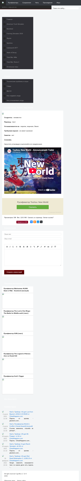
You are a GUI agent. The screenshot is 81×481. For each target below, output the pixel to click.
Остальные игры (12, 67)
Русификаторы (13, 2)
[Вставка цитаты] (48, 246)
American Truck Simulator (15, 24)
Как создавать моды (14, 96)
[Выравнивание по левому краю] (20, 246)
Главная (9, 19)
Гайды (9, 86)
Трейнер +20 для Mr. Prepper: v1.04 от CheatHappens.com (19, 436)
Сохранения (26, 2)
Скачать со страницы (35, 217)
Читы (37, 2)
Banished (10, 29)
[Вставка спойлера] (55, 246)
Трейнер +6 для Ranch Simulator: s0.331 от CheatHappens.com (19, 446)
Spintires (10, 43)
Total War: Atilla (12, 57)
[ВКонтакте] (31, 222)
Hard (11, 412)
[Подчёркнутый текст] (13, 246)
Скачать (33, 207)
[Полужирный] (7, 246)
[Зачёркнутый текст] (16, 246)
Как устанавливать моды (15, 100)
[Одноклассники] (34, 222)
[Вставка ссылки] (34, 246)
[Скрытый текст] (45, 246)
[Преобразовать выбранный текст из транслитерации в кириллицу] (52, 246)
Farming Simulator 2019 (15, 33)
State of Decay (12, 52)
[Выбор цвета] (41, 246)
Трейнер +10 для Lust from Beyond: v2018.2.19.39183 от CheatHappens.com (21, 414)
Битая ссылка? (48, 217)
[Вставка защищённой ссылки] (38, 246)
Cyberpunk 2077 (12, 48)
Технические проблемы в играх (17, 81)
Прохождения (47, 2)
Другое (9, 91)
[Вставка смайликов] (31, 246)
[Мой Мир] (38, 222)
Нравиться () (22, 222)
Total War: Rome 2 (13, 62)
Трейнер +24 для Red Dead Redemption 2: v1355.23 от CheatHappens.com (20, 458)
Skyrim (9, 38)
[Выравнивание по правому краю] (27, 246)
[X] (41, 222)
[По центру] (24, 246)
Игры (58, 2)
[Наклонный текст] (10, 246)
